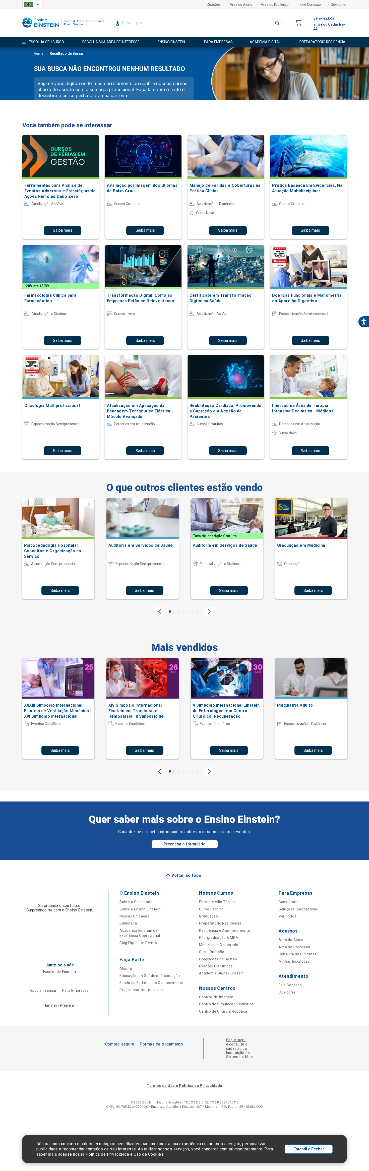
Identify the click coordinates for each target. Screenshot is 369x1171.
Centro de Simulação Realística (226, 1004)
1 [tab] (170, 611)
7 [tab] (197, 611)
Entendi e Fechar (308, 1149)
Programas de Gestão (218, 959)
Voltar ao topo (186, 875)
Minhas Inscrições (294, 961)
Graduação (208, 916)
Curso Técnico (211, 909)
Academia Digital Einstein (221, 973)
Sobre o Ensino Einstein (139, 909)
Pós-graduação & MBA (218, 938)
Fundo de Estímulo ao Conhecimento (151, 983)
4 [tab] (183, 611)
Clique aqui (235, 1040)
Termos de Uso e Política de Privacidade (184, 1086)
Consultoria (289, 902)
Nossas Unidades (134, 916)
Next (209, 612)
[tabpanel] (58, 548)
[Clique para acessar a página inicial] (63, 28)
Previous (160, 612)
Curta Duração (211, 952)
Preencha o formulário (185, 844)
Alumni (125, 968)
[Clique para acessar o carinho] (298, 23)
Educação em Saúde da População (149, 976)
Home (38, 53)
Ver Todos (287, 916)
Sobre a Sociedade (135, 902)
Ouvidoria (338, 4)
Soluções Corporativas (298, 909)
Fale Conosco (310, 4)
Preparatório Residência (220, 923)
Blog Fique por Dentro (138, 943)
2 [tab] (174, 611)
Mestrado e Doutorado (218, 945)
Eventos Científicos (216, 966)
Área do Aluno (241, 4)
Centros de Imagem (216, 997)
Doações (214, 4)
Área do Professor (275, 4)
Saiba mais (62, 230)
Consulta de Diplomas (298, 954)
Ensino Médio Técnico (218, 902)
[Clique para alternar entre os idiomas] (32, 4)
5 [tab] (188, 611)
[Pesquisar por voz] (117, 23)
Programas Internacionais (142, 990)
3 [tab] (179, 611)
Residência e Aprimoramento (224, 931)
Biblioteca (128, 923)
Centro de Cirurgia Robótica (223, 1011)
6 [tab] (192, 611)
